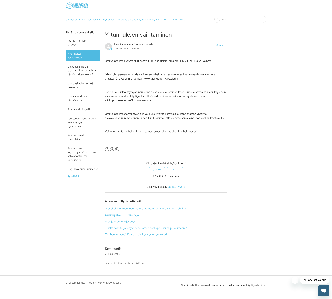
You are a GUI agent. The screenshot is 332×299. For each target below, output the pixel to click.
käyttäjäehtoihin (256, 285)
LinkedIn (117, 149)
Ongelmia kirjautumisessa (82, 169)
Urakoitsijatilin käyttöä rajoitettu (80, 85)
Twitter (112, 149)
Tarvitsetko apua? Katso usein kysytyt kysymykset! (81, 122)
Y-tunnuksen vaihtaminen (75, 55)
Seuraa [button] (219, 45)
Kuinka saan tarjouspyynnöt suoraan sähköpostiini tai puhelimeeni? (81, 154)
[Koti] (77, 8)
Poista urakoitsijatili (78, 109)
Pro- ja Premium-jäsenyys (77, 42)
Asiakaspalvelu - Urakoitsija (77, 137)
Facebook (107, 149)
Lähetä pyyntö (176, 186)
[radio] (157, 169)
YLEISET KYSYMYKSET (176, 19)
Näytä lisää (72, 176)
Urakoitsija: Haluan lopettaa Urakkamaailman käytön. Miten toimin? (82, 70)
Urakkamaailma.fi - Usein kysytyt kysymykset (90, 19)
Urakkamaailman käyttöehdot (77, 98)
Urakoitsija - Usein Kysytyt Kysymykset (139, 19)
